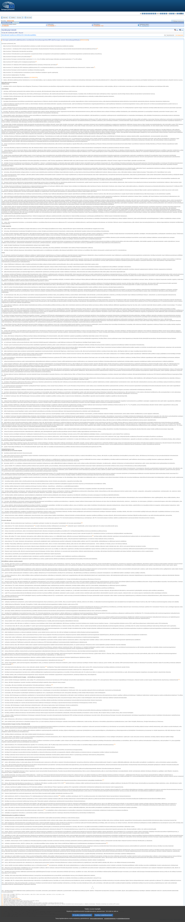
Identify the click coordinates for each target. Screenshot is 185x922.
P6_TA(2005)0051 (16, 898)
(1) (2, 894)
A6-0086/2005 (5, 25)
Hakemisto (5, 17)
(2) (2, 895)
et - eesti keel (150, 13)
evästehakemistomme (123, 918)
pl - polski (172, 13)
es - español (142, 13)
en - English (153, 13)
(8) (2, 901)
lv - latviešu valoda (162, 13)
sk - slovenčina (177, 13)
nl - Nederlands (170, 13)
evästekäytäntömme (110, 918)
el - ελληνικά (151, 13)
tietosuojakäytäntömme (96, 918)
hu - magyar (166, 13)
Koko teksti (28, 17)
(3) (2, 896)
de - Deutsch (148, 13)
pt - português (173, 13)
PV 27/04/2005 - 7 (52, 25)
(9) (2, 902)
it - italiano (161, 13)
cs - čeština (144, 13)
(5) (2, 898)
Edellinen (13, 17)
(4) (2, 897)
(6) (2, 899)
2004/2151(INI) (10, 20)
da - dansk (146, 13)
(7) (2, 900)
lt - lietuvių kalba (164, 13)
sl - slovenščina (179, 13)
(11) (2, 905)
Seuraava (19, 17)
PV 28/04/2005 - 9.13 (98, 25)
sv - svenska (183, 13)
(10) (2, 904)
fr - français (155, 13)
